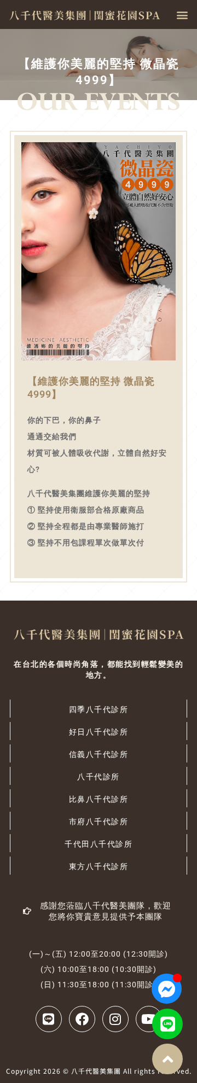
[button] (182, 14)
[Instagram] (115, 1019)
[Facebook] (82, 1019)
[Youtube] (149, 1019)
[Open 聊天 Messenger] (167, 989)
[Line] (167, 1024)
